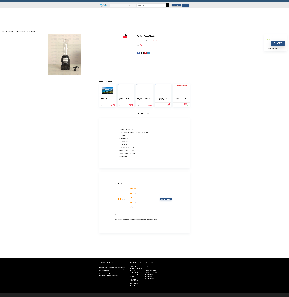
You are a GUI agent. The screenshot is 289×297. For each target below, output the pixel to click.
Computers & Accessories (134, 279)
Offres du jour (134, 266)
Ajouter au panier (278, 43)
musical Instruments (136, 268)
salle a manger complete (165, 49)
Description (141, 113)
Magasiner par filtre (128, 5)
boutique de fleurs (149, 274)
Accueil (3, 31)
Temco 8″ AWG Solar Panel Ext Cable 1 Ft (161, 99)
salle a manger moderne (176, 49)
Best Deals (118, 5)
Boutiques (10, 31)
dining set (150, 49)
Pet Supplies (134, 283)
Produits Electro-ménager (151, 272)
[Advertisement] (144, 18)
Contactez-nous (135, 288)
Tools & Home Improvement (134, 271)
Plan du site (133, 285)
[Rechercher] (167, 5)
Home (112, 5)
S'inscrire (177, 5)
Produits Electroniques (150, 270)
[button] (126, 35)
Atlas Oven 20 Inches (180, 98)
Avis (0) (149, 113)
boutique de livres (149, 276)
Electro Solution (19, 31)
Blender (151, 40)
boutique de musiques (150, 278)
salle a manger (156, 49)
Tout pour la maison (149, 266)
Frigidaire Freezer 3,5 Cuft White (125, 99)
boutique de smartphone (151, 268)
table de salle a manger (187, 49)
